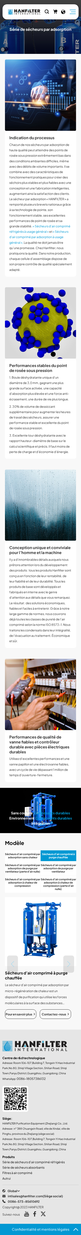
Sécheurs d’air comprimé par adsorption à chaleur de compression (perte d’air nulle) (58, 884)
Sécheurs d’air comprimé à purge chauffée (58, 855)
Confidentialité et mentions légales (40, 1229)
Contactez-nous (54, 1014)
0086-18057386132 (31, 1078)
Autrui (6, 1178)
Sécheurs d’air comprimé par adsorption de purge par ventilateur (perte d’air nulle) (22, 868)
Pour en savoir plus (19, 1014)
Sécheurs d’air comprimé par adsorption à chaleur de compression (22, 882)
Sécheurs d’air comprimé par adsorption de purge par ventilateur (58, 868)
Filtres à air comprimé (17, 1173)
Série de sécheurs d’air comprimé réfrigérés (33, 1162)
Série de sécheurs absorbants (23, 1167)
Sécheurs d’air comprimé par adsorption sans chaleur (22, 855)
